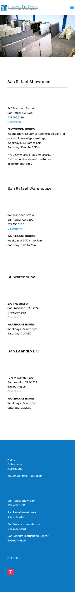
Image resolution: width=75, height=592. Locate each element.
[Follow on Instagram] (11, 572)
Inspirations (15, 468)
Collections (15, 464)
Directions (14, 122)
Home (11, 459)
